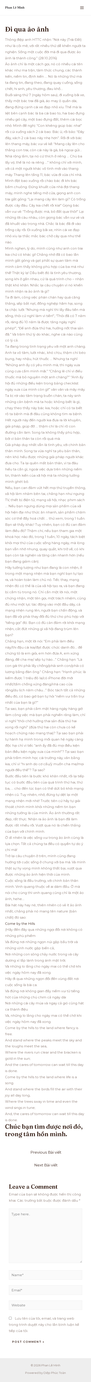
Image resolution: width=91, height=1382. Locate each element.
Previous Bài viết (45, 1152)
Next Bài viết (46, 1165)
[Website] (45, 1306)
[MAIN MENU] (82, 7)
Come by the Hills (20, 923)
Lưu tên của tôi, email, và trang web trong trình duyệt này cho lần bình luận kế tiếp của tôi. (44, 1324)
